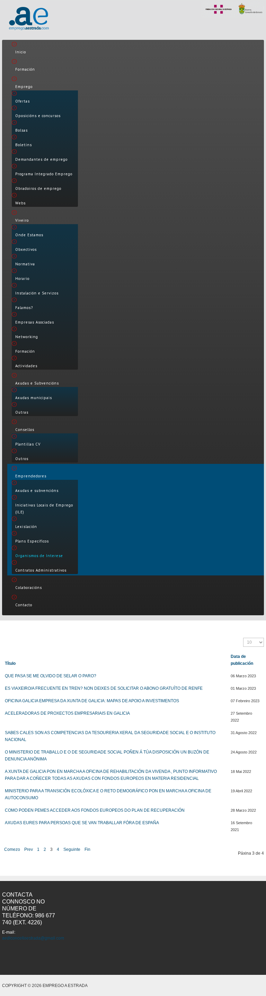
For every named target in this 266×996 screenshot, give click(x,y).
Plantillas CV (28, 444)
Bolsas (21, 130)
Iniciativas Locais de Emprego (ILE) (44, 508)
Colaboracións (28, 587)
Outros (21, 458)
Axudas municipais (33, 397)
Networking (26, 336)
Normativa (25, 264)
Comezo (12, 849)
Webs (20, 203)
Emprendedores (30, 476)
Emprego (24, 86)
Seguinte (71, 849)
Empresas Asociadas (34, 322)
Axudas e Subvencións (37, 383)
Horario (22, 278)
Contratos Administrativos (40, 570)
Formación (25, 69)
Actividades (26, 365)
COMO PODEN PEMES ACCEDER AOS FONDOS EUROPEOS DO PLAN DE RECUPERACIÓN (95, 810)
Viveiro (22, 220)
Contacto (23, 604)
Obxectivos (26, 249)
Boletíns (23, 144)
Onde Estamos (29, 234)
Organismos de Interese (39, 555)
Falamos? (24, 307)
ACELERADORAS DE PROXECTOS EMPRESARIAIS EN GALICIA (67, 713)
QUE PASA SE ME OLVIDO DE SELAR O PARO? (50, 675)
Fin (87, 849)
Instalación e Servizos (37, 293)
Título (10, 663)
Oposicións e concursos (38, 115)
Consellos (24, 429)
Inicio (20, 52)
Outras (21, 412)
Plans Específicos (32, 541)
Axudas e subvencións (37, 490)
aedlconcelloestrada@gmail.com (33, 938)
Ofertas (22, 101)
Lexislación (26, 526)
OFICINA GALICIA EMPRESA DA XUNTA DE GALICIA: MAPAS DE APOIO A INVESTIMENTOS (92, 700)
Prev (28, 849)
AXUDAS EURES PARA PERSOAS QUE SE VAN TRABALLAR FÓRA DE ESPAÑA (82, 822)
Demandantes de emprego (41, 159)
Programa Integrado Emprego (43, 173)
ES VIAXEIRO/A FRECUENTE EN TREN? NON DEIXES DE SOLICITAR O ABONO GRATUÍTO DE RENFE (104, 688)
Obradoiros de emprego (38, 188)
